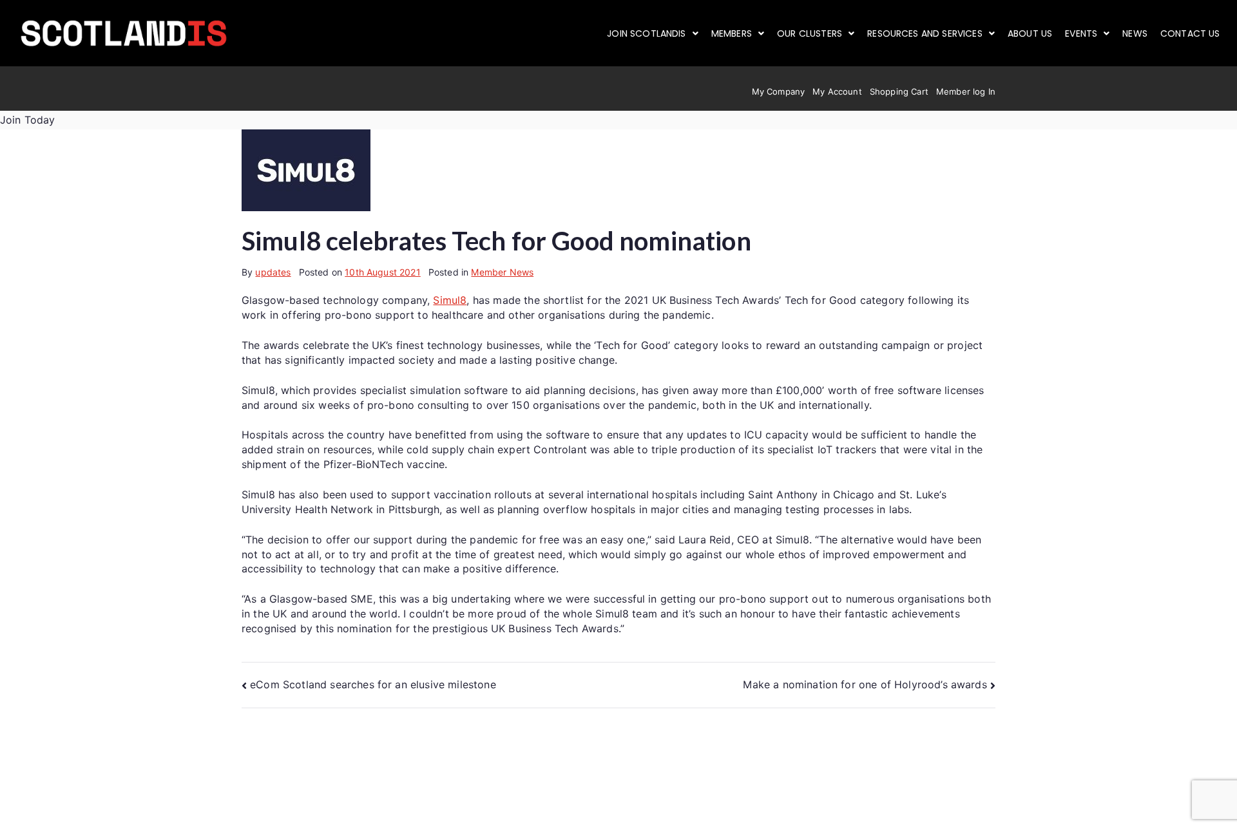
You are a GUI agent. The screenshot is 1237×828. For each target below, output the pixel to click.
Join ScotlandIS (646, 33)
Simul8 (449, 300)
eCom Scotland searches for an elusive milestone (373, 684)
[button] (652, 33)
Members (731, 33)
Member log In (965, 91)
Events (1081, 33)
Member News (502, 272)
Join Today (27, 119)
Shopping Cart (899, 91)
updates (273, 272)
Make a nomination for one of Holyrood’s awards (864, 684)
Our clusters (809, 33)
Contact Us (1190, 33)
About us (1030, 33)
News (1134, 33)
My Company (778, 91)
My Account (837, 91)
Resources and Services (925, 33)
